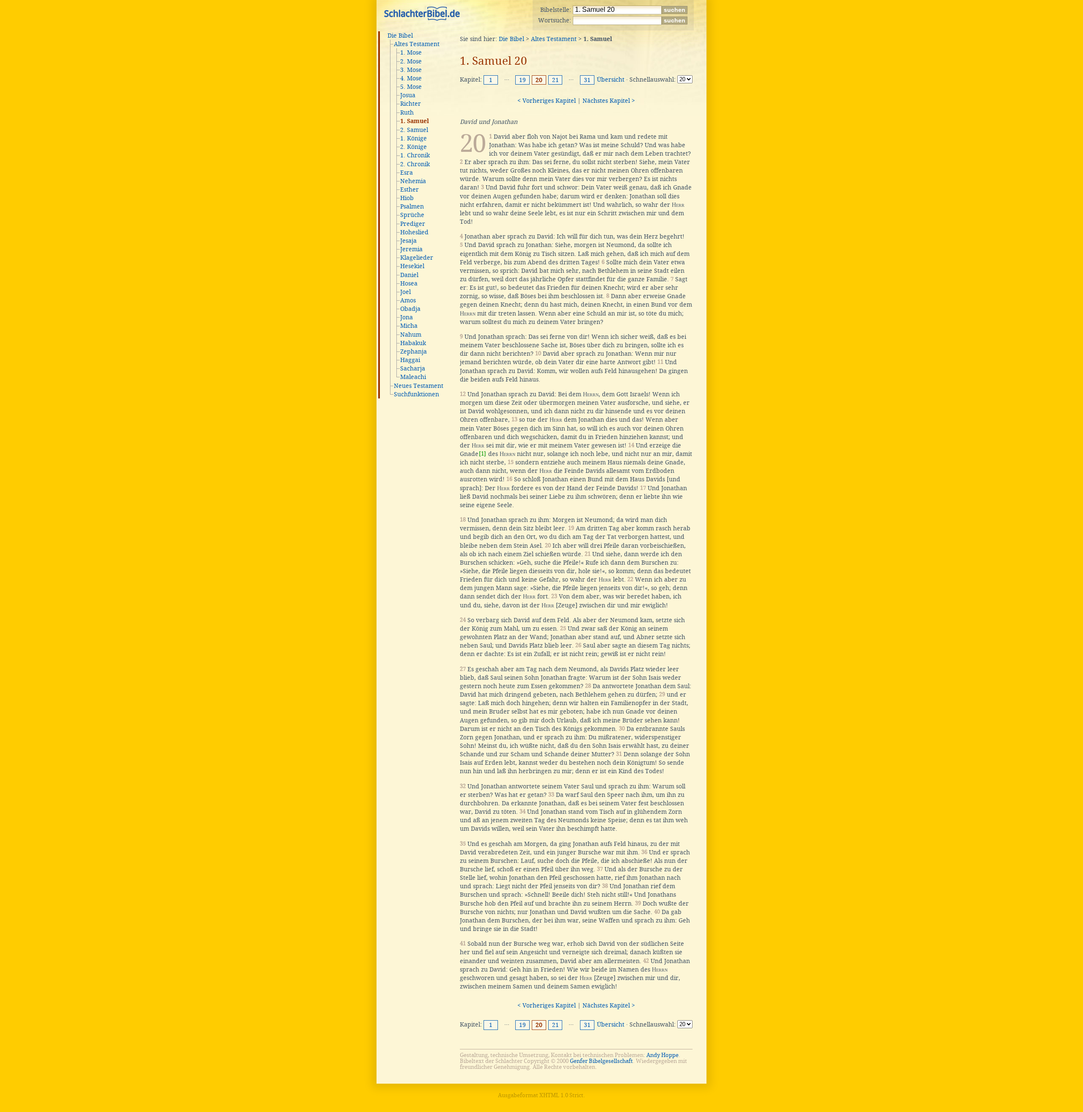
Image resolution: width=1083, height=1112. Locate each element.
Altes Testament (417, 44)
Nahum (410, 334)
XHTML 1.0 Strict (561, 1095)
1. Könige (413, 138)
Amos (408, 300)
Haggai (410, 360)
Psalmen (412, 206)
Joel (405, 291)
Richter (410, 103)
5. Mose (411, 86)
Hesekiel (412, 266)
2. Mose (411, 61)
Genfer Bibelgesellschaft (601, 1061)
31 (587, 80)
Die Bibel (400, 35)
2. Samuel (414, 129)
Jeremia (411, 249)
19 (522, 80)
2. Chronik (415, 164)
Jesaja (408, 240)
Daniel (409, 275)
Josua (407, 95)
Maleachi (413, 376)
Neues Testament (418, 385)
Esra (406, 172)
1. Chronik (415, 155)
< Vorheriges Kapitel (546, 100)
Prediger (412, 223)
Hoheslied (414, 232)
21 (555, 80)
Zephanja (413, 351)
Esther (409, 189)
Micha (409, 325)
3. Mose (411, 69)
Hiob (407, 198)
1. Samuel (414, 121)
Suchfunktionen (416, 394)
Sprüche (412, 214)
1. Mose (411, 52)
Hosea (409, 283)
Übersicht (610, 79)
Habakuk (413, 343)
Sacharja (412, 368)
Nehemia (413, 181)
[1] (482, 453)
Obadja (410, 308)
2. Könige (413, 146)
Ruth (407, 112)
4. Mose (411, 78)
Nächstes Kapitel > (609, 100)
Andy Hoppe (662, 1055)
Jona (406, 317)
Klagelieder (416, 257)
